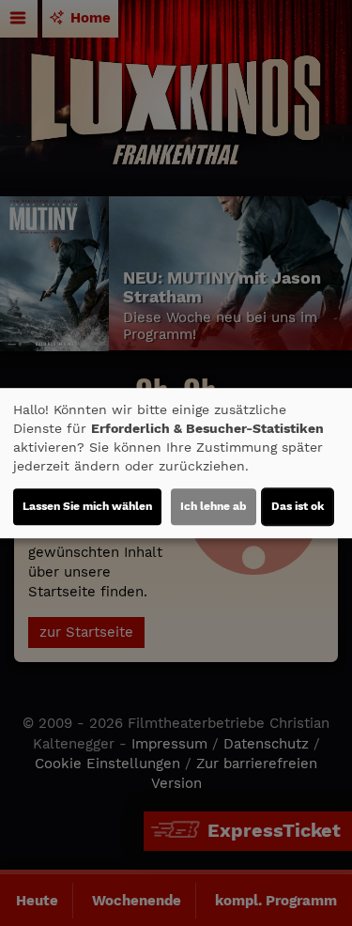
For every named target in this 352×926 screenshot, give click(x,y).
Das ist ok (297, 506)
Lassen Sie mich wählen (87, 506)
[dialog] (176, 463)
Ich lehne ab (213, 506)
